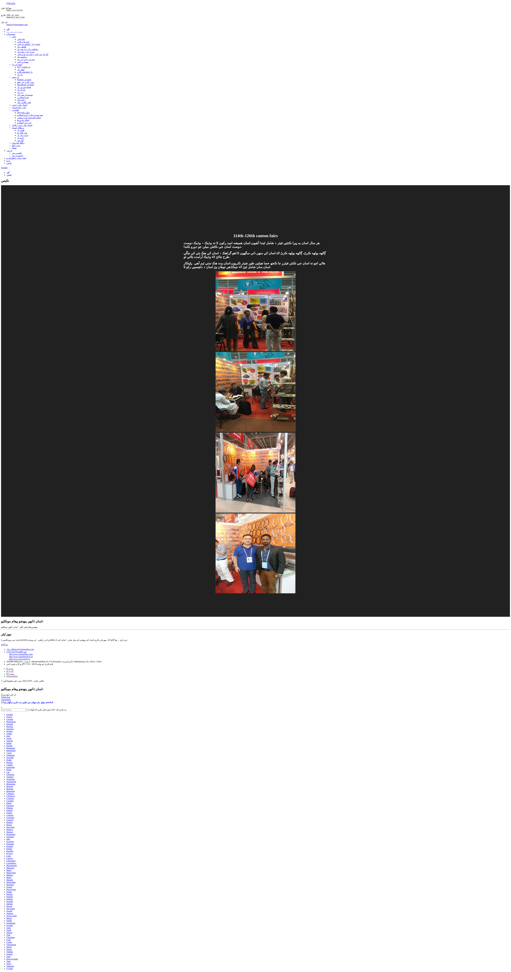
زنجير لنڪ (16, 145)
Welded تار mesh (24, 80)
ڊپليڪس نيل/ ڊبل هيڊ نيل (27, 49)
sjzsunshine (6, 700)
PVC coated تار (23, 67)
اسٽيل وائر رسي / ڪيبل (22, 125)
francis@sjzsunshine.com (17, 24)
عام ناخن (21, 39)
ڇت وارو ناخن (23, 42)
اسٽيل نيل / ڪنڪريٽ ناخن (28, 44)
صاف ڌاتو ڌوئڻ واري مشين (29, 118)
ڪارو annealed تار (24, 72)
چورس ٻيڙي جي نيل (26, 59)
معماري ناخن (23, 62)
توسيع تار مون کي (25, 95)
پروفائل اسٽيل (18, 128)
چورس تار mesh (24, 87)
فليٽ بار (20, 130)
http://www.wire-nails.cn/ (19, 659)
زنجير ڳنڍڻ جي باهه (25, 82)
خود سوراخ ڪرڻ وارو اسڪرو (30, 115)
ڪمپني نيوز (17, 153)
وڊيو (8, 161)
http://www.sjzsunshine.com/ (21, 654)
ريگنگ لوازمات (18, 143)
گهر (8, 29)
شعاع (14, 148)
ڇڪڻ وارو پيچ (23, 120)
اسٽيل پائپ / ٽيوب (19, 105)
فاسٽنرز (15, 110)
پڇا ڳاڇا (4, 645)
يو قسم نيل (22, 57)
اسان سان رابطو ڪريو (16, 158)
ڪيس (9, 163)
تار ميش (15, 77)
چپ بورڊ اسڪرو (24, 123)
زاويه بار (20, 138)
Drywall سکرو (23, 112)
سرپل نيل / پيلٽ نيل (25, 52)
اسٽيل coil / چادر (19, 107)
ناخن (14, 37)
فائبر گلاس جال (24, 102)
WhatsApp (5, 697)
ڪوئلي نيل (21, 47)
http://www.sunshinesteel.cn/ (21, 657)
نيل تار (20, 74)
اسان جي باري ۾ (14, 31)
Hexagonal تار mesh (25, 85)
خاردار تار (21, 90)
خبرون (9, 150)
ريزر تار (20, 92)
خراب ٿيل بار (22, 135)
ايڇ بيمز (20, 140)
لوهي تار (20, 69)
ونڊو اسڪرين (23, 97)
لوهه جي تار (17, 64)
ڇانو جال (21, 100)
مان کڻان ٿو (22, 133)
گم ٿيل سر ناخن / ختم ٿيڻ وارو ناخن (32, 54)
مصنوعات (10, 34)
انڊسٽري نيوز (17, 155)
